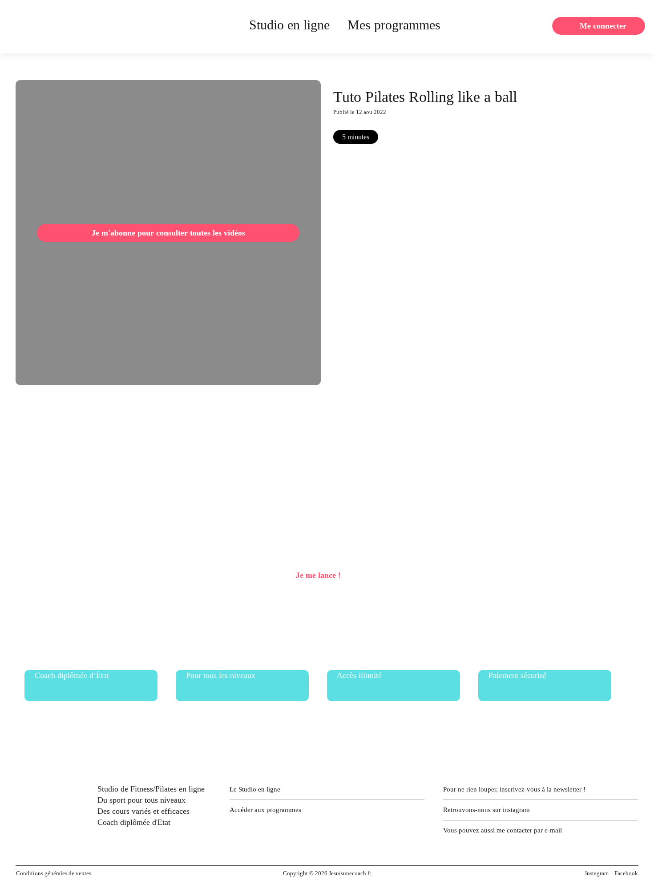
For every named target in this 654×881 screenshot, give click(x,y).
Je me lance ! (318, 575)
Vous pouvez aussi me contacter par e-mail (502, 830)
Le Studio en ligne (255, 789)
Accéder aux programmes (265, 809)
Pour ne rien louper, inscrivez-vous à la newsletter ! (514, 789)
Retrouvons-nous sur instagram (486, 809)
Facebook (626, 873)
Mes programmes (393, 24)
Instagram (597, 873)
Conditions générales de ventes (53, 873)
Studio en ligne (289, 24)
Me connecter (603, 25)
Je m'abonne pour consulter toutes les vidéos (168, 232)
